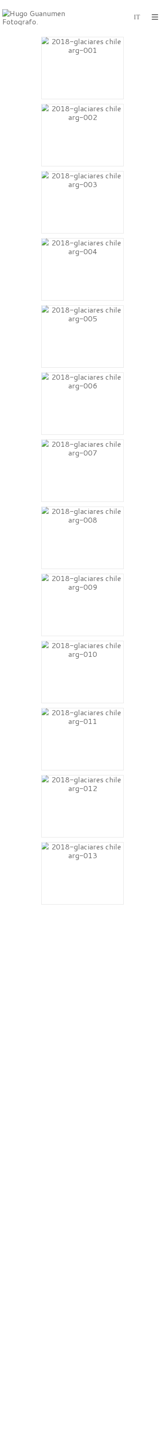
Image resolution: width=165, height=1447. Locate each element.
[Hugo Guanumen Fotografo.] (42, 17)
